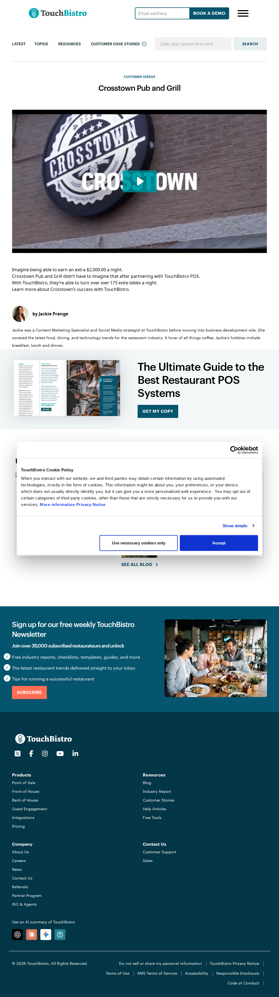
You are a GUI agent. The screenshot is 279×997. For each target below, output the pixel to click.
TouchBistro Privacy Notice (234, 963)
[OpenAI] (17, 934)
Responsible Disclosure (237, 973)
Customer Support (159, 852)
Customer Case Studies (115, 43)
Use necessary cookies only (139, 543)
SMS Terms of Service (157, 973)
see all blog (136, 564)
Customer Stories (158, 800)
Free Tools (152, 817)
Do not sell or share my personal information (160, 963)
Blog (147, 782)
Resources (69, 43)
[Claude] (31, 934)
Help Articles (154, 808)
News (17, 869)
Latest (19, 43)
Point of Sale (23, 782)
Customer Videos (139, 77)
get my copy (157, 411)
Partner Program (27, 895)
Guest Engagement (29, 808)
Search (250, 43)
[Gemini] (45, 934)
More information (57, 504)
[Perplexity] (59, 934)
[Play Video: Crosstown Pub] (140, 181)
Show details (235, 525)
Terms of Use (117, 973)
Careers (19, 860)
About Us (20, 852)
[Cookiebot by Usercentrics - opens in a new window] (234, 450)
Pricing (18, 826)
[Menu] (243, 13)
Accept (219, 543)
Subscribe (29, 692)
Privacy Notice (91, 504)
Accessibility (196, 973)
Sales (148, 860)
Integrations (23, 817)
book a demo (209, 13)
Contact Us (22, 878)
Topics (41, 43)
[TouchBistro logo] (43, 738)
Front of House (25, 791)
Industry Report (157, 791)
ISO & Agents (24, 904)
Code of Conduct (243, 983)
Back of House (25, 800)
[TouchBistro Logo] (58, 13)
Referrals (20, 886)
